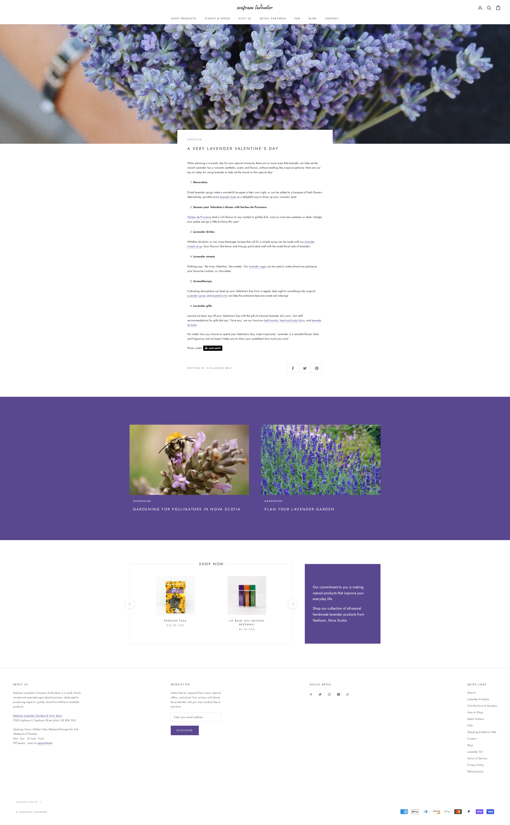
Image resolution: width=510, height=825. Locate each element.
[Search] (489, 8)
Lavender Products (478, 699)
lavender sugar (257, 266)
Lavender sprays (196, 296)
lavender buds (228, 197)
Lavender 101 (475, 752)
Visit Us (244, 18)
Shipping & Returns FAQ (481, 732)
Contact (332, 18)
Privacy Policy (475, 765)
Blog (313, 18)
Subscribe (185, 730)
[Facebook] (311, 694)
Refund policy (475, 771)
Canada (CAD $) (27, 802)
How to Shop (475, 712)
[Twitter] (320, 694)
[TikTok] (347, 694)
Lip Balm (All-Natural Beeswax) (247, 623)
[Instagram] (329, 694)
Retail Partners (273, 18)
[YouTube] (338, 694)
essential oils (219, 296)
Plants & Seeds (217, 18)
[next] (292, 603)
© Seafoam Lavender (31, 812)
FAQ (297, 18)
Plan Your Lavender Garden (300, 509)
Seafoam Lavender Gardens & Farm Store (37, 716)
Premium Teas (175, 621)
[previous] (129, 603)
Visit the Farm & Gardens (482, 706)
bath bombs (271, 320)
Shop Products (183, 18)
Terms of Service (477, 758)
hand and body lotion (292, 320)
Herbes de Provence (199, 217)
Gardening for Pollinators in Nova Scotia (187, 509)
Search (471, 693)
